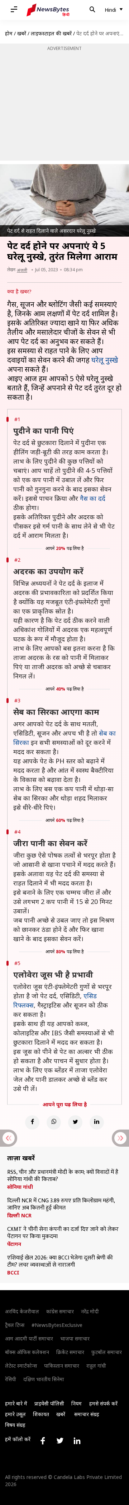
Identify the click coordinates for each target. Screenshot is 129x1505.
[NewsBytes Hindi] (48, 10)
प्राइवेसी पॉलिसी (49, 1403)
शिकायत (41, 1414)
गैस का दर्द (92, 498)
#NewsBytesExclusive (57, 1325)
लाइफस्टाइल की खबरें (51, 33)
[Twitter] (75, 1122)
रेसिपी (10, 1379)
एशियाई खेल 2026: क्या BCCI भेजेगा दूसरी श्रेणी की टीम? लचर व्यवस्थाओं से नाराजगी (60, 1261)
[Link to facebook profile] (42, 1441)
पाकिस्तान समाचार (61, 1365)
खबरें (21, 33)
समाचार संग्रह (86, 1414)
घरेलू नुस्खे (104, 360)
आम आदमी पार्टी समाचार (29, 1338)
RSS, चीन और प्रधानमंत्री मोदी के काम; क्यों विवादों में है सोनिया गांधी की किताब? (62, 1176)
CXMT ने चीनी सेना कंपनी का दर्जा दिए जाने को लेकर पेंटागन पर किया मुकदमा (63, 1233)
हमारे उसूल (15, 1414)
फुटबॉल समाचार (106, 1352)
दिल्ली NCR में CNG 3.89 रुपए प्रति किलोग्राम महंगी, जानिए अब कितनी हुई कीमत (61, 1204)
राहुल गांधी (96, 1365)
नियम (76, 1403)
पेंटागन (14, 1244)
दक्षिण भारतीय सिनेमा (43, 1379)
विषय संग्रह (15, 1424)
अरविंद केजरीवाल (22, 1311)
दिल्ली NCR (19, 1215)
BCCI (13, 1272)
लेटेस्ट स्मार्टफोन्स (21, 1365)
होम (9, 33)
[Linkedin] (97, 1122)
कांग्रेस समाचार (60, 1311)
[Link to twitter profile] (59, 1441)
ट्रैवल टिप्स (14, 1325)
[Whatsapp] (54, 1122)
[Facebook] (32, 1122)
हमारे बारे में (16, 1403)
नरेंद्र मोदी (90, 1311)
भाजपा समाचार (75, 1338)
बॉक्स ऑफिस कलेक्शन (27, 1352)
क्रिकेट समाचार (70, 1352)
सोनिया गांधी (20, 1187)
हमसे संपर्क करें (103, 1403)
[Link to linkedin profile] (77, 1441)
